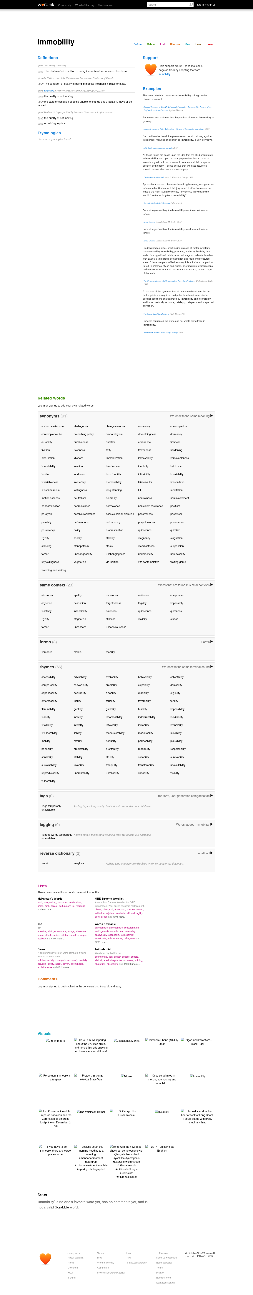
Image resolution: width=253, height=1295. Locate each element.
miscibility (176, 733)
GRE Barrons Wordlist (109, 898)
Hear (198, 44)
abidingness (81, 426)
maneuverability (115, 733)
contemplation (178, 426)
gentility (78, 709)
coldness (143, 595)
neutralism (80, 498)
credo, (72, 902)
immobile (46, 652)
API (129, 1257)
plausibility (176, 741)
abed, (107, 960)
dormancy (176, 434)
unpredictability (50, 773)
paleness (111, 611)
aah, (111, 956)
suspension (177, 546)
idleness (78, 458)
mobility (110, 652)
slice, (79, 902)
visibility (174, 773)
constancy (144, 426)
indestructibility (146, 717)
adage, (72, 931)
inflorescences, (116, 938)
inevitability (176, 717)
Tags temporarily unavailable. (51, 807)
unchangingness (115, 554)
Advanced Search (165, 1282)
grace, (41, 906)
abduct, (99, 960)
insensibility (80, 611)
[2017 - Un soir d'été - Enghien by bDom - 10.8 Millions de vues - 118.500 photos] (162, 1148)
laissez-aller (145, 482)
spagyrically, (101, 934)
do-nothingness (147, 434)
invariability (176, 474)
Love (210, 44)
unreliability (112, 773)
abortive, (75, 935)
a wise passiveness (52, 426)
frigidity (142, 603)
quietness (176, 611)
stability (110, 538)
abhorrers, (129, 960)
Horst (44, 863)
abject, (99, 909)
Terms (159, 1267)
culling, (53, 902)
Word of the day (84, 5)
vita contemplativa (148, 562)
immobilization (114, 458)
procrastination (114, 530)
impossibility (177, 709)
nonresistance (82, 506)
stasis (109, 546)
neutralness (145, 498)
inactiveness (113, 466)
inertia (45, 474)
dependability (49, 693)
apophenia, (114, 934)
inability (45, 717)
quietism (175, 530)
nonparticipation (50, 506)
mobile (77, 652)
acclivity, (42, 967)
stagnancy (144, 538)
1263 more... (102, 942)
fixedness (79, 450)
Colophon (73, 1267)
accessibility (48, 677)
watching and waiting (53, 570)
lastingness (80, 490)
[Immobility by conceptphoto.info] (197, 1076)
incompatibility (114, 717)
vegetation (80, 562)
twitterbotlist (103, 949)
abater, (118, 956)
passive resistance (84, 514)
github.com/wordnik (137, 1262)
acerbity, (83, 960)
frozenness (144, 450)
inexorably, (130, 931)
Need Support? (164, 1262)
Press (71, 1262)
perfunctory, (65, 906)
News (100, 1253)
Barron (42, 949)
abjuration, (101, 964)
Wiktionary (48, 90)
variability (143, 773)
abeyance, (81, 931)
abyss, (83, 935)
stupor (174, 619)
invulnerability (49, 733)
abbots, (135, 956)
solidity (78, 538)
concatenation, (131, 927)
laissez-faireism (50, 490)
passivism (176, 514)
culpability (144, 685)
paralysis (46, 514)
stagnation (176, 538)
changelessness (115, 426)
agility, (140, 913)
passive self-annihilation (120, 514)
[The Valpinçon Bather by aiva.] (91, 1111)
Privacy (160, 1272)
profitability (112, 749)
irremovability (113, 482)
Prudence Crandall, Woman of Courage (161, 332)
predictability (81, 749)
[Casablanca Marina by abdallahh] (126, 1040)
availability (112, 677)
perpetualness (146, 522)
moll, (41, 902)
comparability (49, 685)
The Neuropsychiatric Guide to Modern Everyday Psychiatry (169, 281)
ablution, (66, 935)
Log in (41, 405)
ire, (74, 906)
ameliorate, (101, 938)
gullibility (111, 709)
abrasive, (43, 931)
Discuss (175, 44)
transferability (146, 765)
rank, (48, 906)
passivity (46, 522)
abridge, (52, 931)
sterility (110, 757)
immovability (145, 458)
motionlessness (50, 498)
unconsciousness (116, 627)
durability (46, 442)
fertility (174, 701)
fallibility (110, 701)
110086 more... (132, 964)
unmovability (177, 554)
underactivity (145, 554)
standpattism (81, 546)
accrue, (140, 909)
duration (111, 442)
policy (77, 530)
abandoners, (102, 956)
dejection (46, 603)
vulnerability (48, 781)
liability (77, 733)
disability (111, 693)
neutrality (111, 498)
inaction (78, 466)
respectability (178, 749)
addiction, (100, 913)
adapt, (59, 963)
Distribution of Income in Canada (158, 147)
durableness (81, 442)
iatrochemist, (127, 934)
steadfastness (146, 546)
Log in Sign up (206, 4)
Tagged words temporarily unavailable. (56, 836)
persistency (48, 530)
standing (46, 546)
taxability (79, 765)
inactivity (143, 466)
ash (40, 924)
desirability (80, 693)
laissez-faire (177, 482)
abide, (57, 935)
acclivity (42, 938)
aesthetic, (121, 913)
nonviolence (113, 506)
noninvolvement (179, 498)
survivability (177, 757)
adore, (41, 935)
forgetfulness (113, 603)
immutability (48, 466)
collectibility (177, 677)
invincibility (176, 725)
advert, (67, 963)
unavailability (177, 765)
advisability (80, 677)
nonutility (111, 741)
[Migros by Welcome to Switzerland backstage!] (126, 1076)
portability (47, 749)
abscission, (120, 909)
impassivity (176, 603)
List (162, 44)
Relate (151, 44)
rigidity (45, 538)
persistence (177, 522)
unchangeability (83, 554)
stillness (110, 619)
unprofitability (81, 773)
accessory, (73, 960)
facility (77, 701)
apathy (78, 595)
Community (64, 5)
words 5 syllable (105, 924)
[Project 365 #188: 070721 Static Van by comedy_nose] (91, 1077)
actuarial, (43, 963)
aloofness (47, 595)
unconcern (80, 627)
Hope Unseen (149, 221)
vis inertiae (112, 562)
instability (143, 725)
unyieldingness (50, 562)
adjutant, (111, 913)
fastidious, (63, 902)
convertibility (81, 685)
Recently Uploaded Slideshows (157, 203)
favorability (144, 701)
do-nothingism (114, 434)
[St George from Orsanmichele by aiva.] (126, 1112)
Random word (106, 5)
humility (142, 709)
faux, (46, 902)
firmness (175, 442)
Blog (99, 1257)
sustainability (48, 765)
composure (177, 595)
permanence (81, 522)
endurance (144, 442)
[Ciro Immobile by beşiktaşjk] (55, 1040)
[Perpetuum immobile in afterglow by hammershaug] (55, 1077)
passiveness (145, 514)
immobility (164, 74)
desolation (80, 603)
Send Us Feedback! (166, 1257)
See (187, 44)
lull (139, 490)
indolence (176, 466)
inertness (79, 474)
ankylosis (79, 863)
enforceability (49, 701)
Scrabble (62, 1206)
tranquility (111, 765)
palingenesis (130, 938)
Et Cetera (162, 1253)
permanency (113, 522)
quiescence (145, 530)
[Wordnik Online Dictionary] (46, 4)
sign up (53, 405)
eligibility (175, 693)
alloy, (98, 916)
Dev (129, 1253)
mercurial (81, 906)
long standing (114, 490)
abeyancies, (116, 960)
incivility (78, 717)
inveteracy (80, 482)
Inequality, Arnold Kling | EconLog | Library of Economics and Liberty (174, 128)
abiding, (139, 960)
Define (138, 44)
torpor (45, 554)
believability (145, 677)
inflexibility (144, 474)
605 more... (48, 909)
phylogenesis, (116, 927)
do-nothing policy (84, 434)
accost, (55, 906)
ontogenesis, (102, 927)
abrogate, (62, 960)
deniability (176, 685)
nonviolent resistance (150, 506)
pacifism (175, 506)
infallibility (47, 725)
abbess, (126, 956)
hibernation (48, 458)
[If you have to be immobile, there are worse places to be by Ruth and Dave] (55, 1150)
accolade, (62, 931)
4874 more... (58, 938)
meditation (176, 490)
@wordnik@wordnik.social (111, 1272)
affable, (49, 935)
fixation (45, 450)
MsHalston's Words (50, 898)
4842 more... (64, 967)
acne (50, 967)
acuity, (51, 963)
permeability (145, 741)
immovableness (179, 458)
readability (144, 749)
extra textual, (117, 931)
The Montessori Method (154, 177)
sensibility (47, 757)
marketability (145, 733)
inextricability (113, 474)
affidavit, (132, 913)
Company (73, 1253)
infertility (78, 725)
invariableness (49, 482)
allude (104, 916)
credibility (111, 685)
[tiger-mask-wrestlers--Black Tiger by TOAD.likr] (197, 1041)
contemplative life (51, 434)
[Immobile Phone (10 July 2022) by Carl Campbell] (162, 1041)
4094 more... (119, 916)
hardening (176, 450)
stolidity (142, 619)
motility (78, 741)
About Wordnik (75, 1257)
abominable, (77, 963)
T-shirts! (72, 1277)
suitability (143, 757)
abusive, (131, 909)
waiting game (178, 562)
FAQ (70, 1272)
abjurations (113, 964)
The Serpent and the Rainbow (156, 313)
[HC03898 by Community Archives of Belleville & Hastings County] (162, 1111)
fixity (108, 450)
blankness (112, 595)
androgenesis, (102, 931)
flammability (48, 709)
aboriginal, (108, 909)
